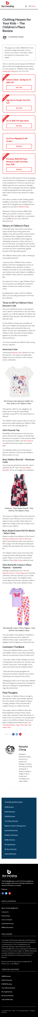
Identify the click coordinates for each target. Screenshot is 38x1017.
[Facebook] (3, 893)
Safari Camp (18, 560)
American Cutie (16, 352)
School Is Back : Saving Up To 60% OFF (18, 81)
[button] (32, 6)
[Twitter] (6, 893)
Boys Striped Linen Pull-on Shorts (17, 539)
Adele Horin (7, 727)
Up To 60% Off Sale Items (17, 120)
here (11, 221)
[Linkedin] (9, 893)
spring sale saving (9, 71)
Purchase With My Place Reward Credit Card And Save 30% (16, 161)
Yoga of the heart (22, 725)
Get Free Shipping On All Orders (16, 139)
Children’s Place (23, 207)
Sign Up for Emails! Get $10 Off (18, 101)
